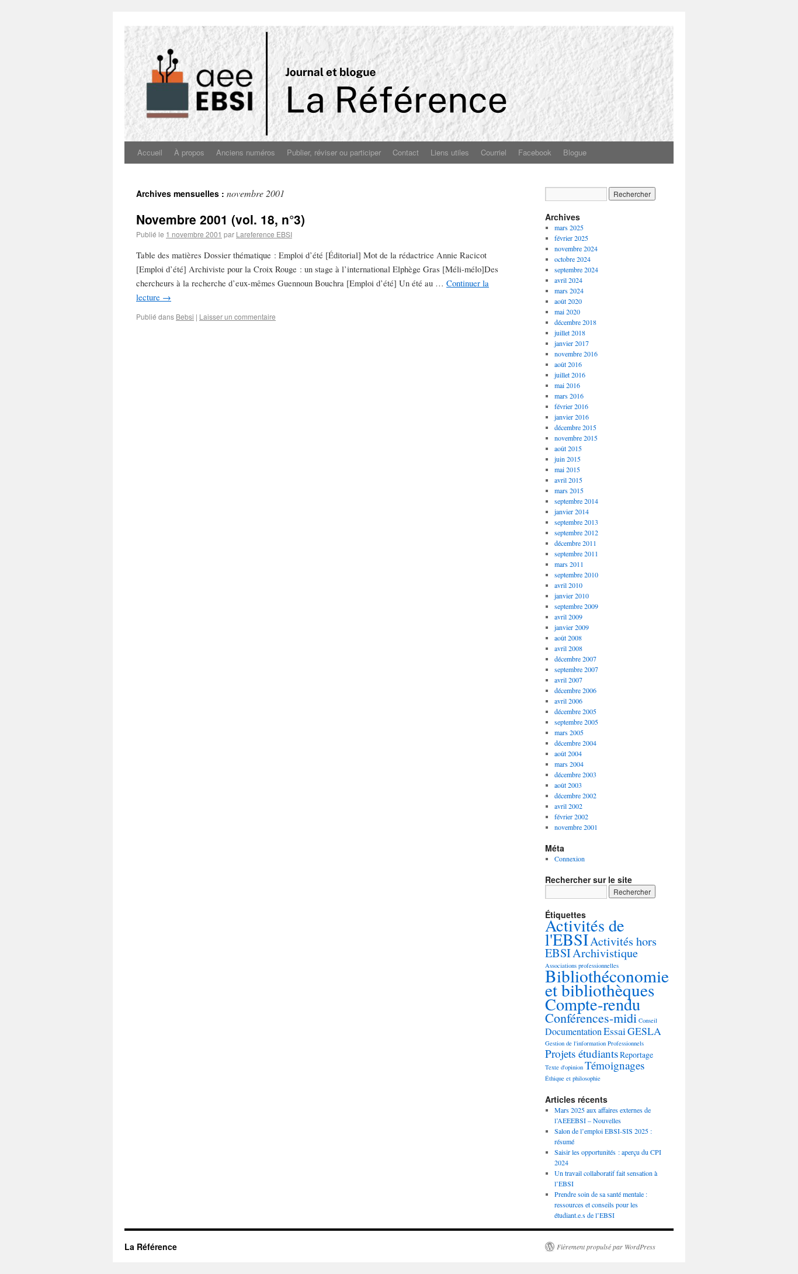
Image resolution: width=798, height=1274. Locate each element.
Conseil (648, 1020)
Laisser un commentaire (237, 316)
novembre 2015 (576, 437)
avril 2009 (568, 616)
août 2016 (568, 364)
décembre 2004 (575, 742)
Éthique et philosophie (573, 1078)
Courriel (493, 152)
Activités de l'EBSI (584, 932)
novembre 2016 (576, 353)
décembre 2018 (575, 322)
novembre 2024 (576, 248)
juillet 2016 (569, 374)
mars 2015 (569, 490)
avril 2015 (568, 479)
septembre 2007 (576, 669)
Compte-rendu (592, 1004)
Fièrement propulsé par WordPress (606, 1246)
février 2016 (571, 406)
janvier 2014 (571, 511)
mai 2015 (567, 469)
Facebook (534, 152)
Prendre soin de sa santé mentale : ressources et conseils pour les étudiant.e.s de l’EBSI (600, 1204)
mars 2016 (569, 395)
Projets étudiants (581, 1053)
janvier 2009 (571, 627)
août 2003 (568, 785)
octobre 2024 (572, 259)
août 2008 (568, 637)
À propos (189, 152)
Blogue (575, 152)
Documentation (573, 1031)
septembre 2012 (576, 532)
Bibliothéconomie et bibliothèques (607, 982)
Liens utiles (450, 152)
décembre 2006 (575, 690)
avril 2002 (568, 806)
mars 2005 (569, 732)
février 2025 (571, 238)
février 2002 (571, 816)
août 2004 (568, 753)
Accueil (149, 152)
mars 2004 (569, 763)
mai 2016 (567, 385)
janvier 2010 (571, 595)
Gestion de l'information (575, 1043)
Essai (614, 1031)
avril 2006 (568, 700)
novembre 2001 (576, 827)
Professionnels (626, 1043)
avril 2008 (568, 648)
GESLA (644, 1031)
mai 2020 (567, 311)
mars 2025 (569, 227)
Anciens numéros (245, 152)
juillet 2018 (569, 332)
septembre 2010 (576, 574)
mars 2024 (569, 290)
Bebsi (185, 316)
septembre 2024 (576, 269)
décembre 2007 (575, 658)
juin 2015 (567, 458)
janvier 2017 (571, 343)
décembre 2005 (575, 711)
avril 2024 (568, 280)
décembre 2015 (575, 427)
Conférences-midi (591, 1017)
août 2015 (568, 448)
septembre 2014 (576, 501)
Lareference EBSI (264, 234)
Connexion (569, 858)
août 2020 (568, 301)
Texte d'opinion (564, 1067)
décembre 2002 (575, 795)
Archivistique (605, 953)
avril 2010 (568, 585)
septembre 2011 (576, 553)
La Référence (150, 1246)
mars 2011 (569, 564)
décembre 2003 (575, 774)
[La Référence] (399, 76)
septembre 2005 (576, 721)
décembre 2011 (575, 543)
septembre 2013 (576, 522)
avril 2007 (568, 679)
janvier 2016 (571, 416)
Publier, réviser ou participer (334, 152)
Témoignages (614, 1065)
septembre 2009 (576, 606)
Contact (406, 152)
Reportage (636, 1054)
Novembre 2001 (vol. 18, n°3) (220, 219)
